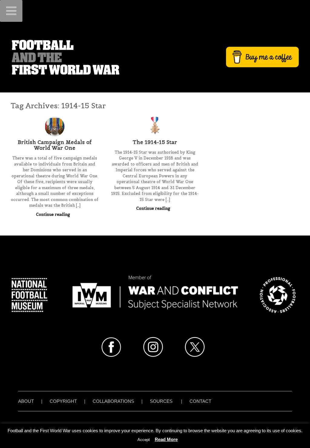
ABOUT (26, 401)
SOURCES (161, 401)
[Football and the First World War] (155, 57)
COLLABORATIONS (113, 401)
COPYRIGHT (63, 401)
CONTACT (200, 401)
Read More (166, 439)
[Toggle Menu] (11, 11)
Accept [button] (143, 439)
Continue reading (53, 214)
